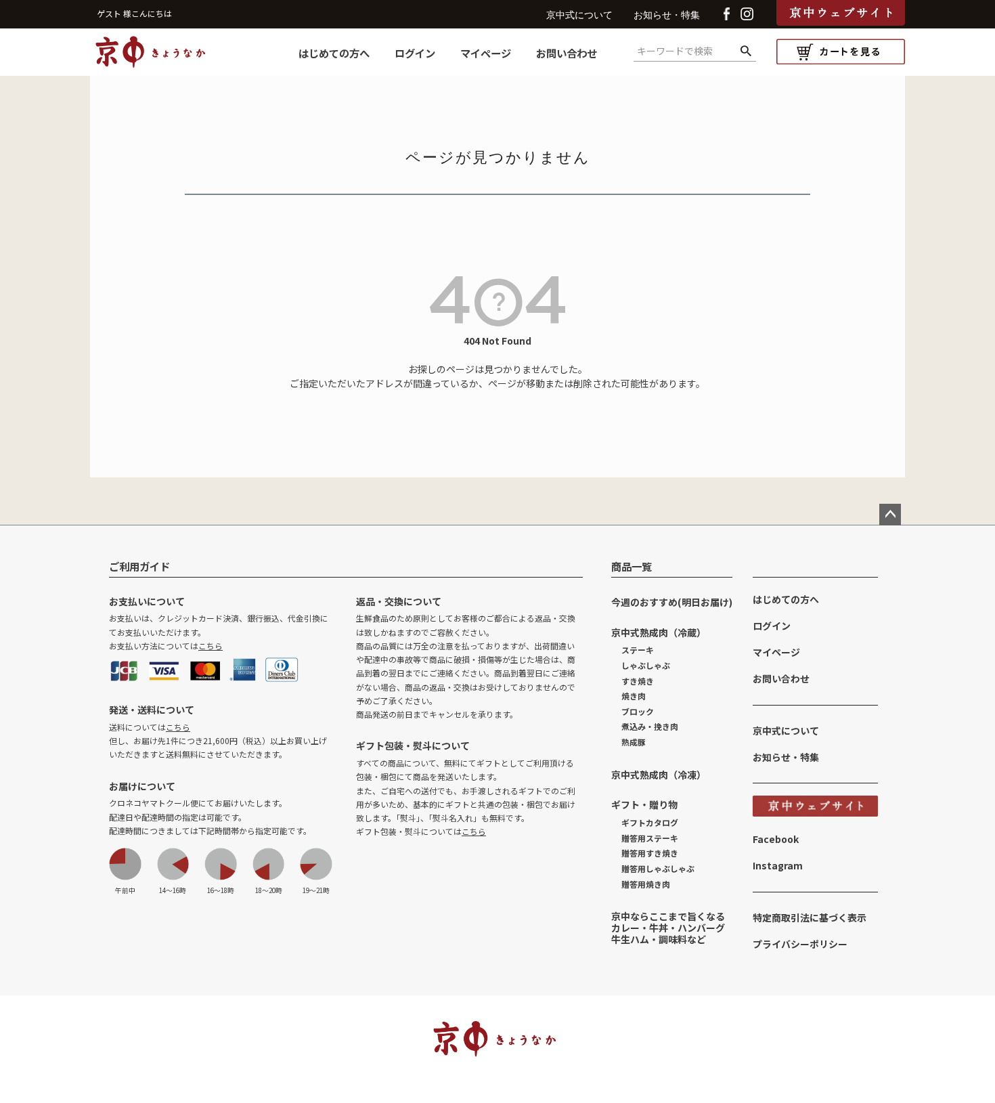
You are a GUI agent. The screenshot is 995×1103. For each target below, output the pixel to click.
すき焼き (637, 681)
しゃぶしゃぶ (645, 665)
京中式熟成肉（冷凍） (658, 774)
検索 (745, 51)
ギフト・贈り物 (644, 804)
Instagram (778, 865)
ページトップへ (890, 514)
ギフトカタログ (649, 822)
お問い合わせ (566, 52)
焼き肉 (633, 695)
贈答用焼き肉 (645, 884)
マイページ (485, 52)
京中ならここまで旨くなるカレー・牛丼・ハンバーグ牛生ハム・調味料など (668, 927)
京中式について (579, 15)
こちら (210, 645)
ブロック (637, 711)
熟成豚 (633, 742)
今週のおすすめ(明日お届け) (671, 602)
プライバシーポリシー (800, 944)
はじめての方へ (334, 52)
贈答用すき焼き (649, 853)
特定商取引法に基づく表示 (809, 917)
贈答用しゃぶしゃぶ (657, 868)
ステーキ (637, 649)
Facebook (776, 839)
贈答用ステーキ (649, 838)
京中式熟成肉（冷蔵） (658, 632)
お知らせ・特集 (667, 15)
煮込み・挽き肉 (649, 726)
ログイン (415, 52)
